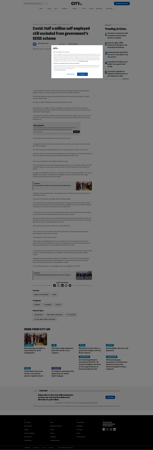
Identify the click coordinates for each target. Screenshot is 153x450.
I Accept (82, 74)
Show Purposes (71, 74)
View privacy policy (83, 61)
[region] (77, 61)
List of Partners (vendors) (60, 70)
